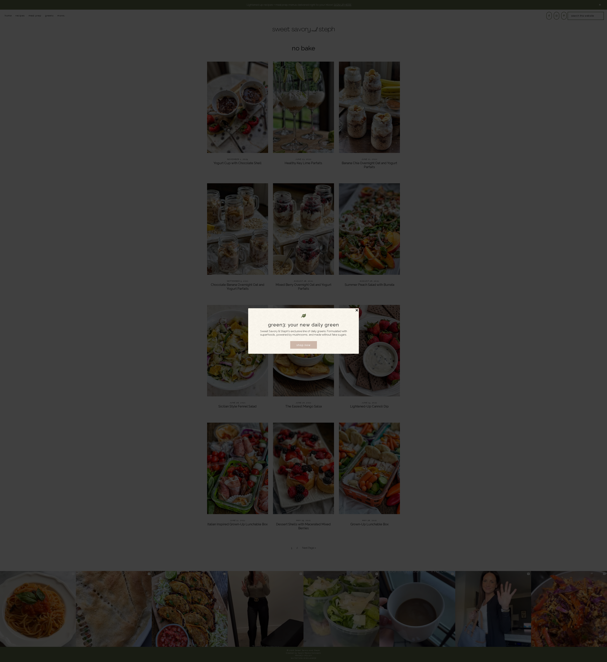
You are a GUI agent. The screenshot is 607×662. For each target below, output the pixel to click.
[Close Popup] (357, 310)
